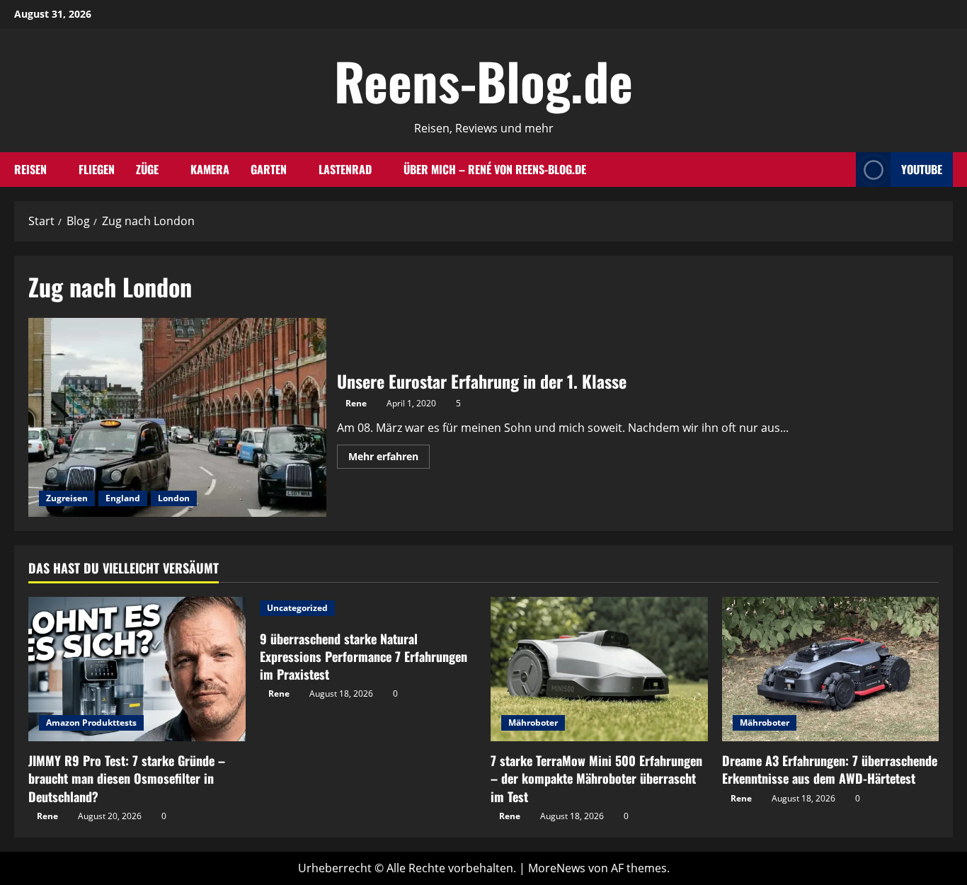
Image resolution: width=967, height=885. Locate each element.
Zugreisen (67, 498)
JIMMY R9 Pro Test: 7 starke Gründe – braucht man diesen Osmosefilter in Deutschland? (126, 778)
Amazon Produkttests (91, 722)
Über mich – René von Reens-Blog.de (495, 169)
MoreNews (556, 868)
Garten (269, 169)
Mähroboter (533, 722)
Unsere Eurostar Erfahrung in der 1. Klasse (177, 417)
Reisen (30, 169)
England (122, 498)
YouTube (921, 169)
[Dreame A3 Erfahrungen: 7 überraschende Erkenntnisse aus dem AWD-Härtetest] (830, 669)
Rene (356, 403)
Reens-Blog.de (483, 80)
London (174, 498)
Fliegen (97, 169)
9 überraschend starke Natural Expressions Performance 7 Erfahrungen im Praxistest (363, 656)
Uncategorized (297, 608)
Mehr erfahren (389, 459)
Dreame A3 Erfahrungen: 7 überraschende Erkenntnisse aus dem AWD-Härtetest (829, 769)
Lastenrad (345, 169)
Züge (147, 169)
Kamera (209, 169)
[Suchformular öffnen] (841, 169)
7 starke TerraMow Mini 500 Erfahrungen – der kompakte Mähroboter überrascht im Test (596, 778)
